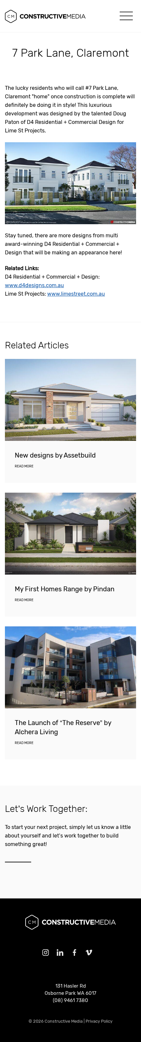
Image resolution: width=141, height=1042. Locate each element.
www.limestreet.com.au (76, 294)
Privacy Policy (99, 1021)
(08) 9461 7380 (70, 1000)
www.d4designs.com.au (34, 285)
